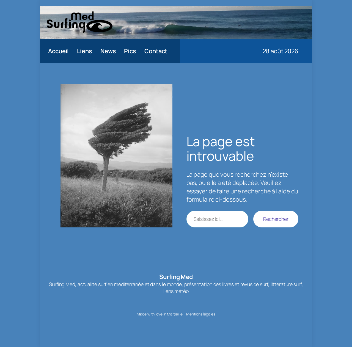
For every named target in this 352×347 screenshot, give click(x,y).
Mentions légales (200, 314)
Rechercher (275, 219)
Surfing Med (176, 277)
